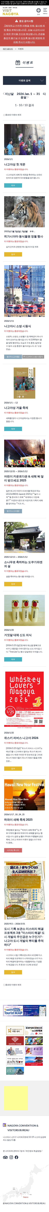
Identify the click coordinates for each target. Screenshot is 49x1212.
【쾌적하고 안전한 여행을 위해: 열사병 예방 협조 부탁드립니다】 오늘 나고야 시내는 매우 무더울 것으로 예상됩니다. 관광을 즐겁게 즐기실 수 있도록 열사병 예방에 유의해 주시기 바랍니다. (24, 34)
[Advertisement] (16, 1098)
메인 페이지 (8, 49)
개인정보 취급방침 (33, 1151)
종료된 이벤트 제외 (13, 115)
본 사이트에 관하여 (11, 1151)
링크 (22, 1151)
